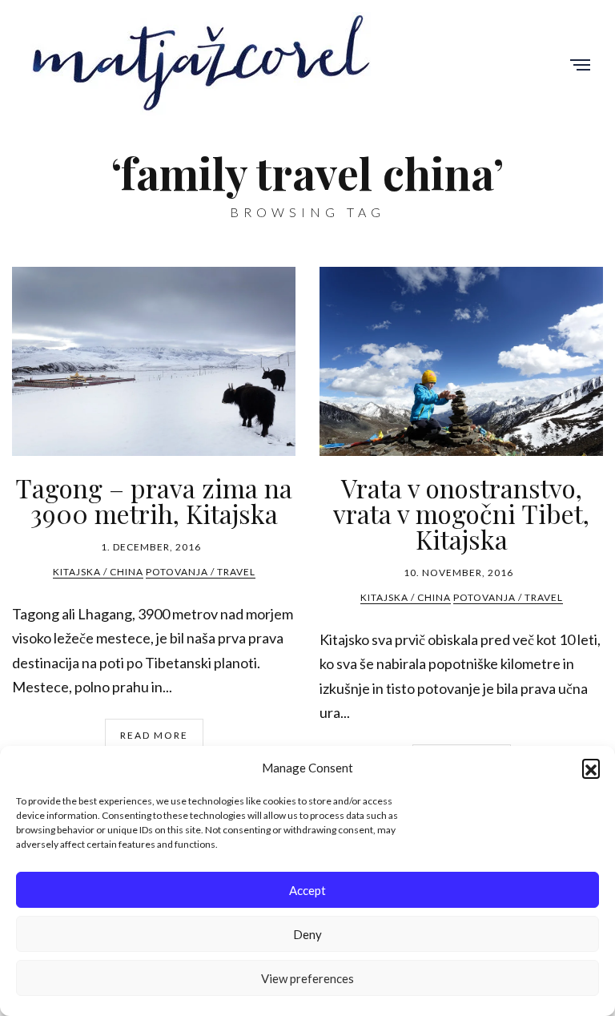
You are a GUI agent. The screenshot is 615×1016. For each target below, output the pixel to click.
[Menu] (580, 66)
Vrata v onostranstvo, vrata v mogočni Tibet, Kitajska (461, 513)
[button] (591, 768)
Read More (154, 735)
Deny (307, 934)
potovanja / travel (200, 572)
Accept (307, 890)
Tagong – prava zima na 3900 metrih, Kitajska (153, 500)
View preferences (307, 978)
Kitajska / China (98, 572)
